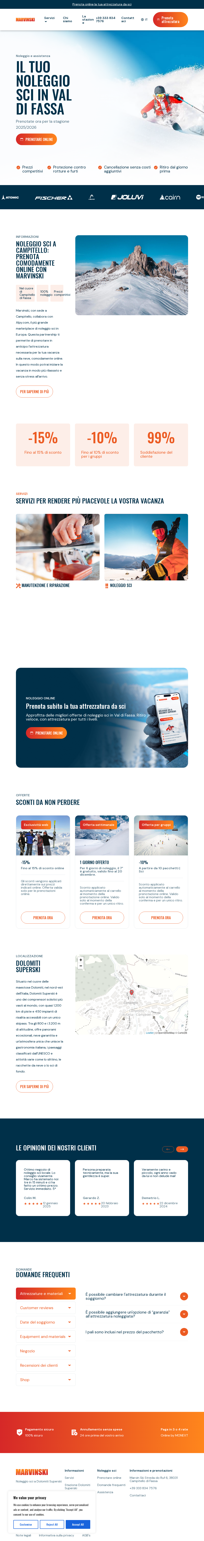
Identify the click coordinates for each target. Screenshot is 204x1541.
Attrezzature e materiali (41, 1293)
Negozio (27, 1351)
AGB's (86, 1535)
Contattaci (127, 19)
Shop (24, 1379)
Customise (26, 1524)
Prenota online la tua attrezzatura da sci (102, 4)
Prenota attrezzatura (170, 19)
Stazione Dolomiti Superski (77, 1486)
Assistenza (105, 1492)
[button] (132, 993)
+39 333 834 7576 (105, 19)
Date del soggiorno (37, 1322)
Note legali (23, 1535)
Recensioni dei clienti (39, 1365)
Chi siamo (67, 19)
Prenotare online (109, 1477)
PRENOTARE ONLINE (39, 139)
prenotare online (49, 733)
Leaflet (149, 1032)
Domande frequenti (111, 1485)
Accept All (78, 1524)
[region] (52, 1512)
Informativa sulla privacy (56, 1535)
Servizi (69, 1477)
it (146, 19)
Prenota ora (43, 917)
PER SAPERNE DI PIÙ (34, 391)
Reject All (52, 1524)
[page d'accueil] (26, 19)
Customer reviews (36, 1307)
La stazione (88, 19)
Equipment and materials (43, 1336)
